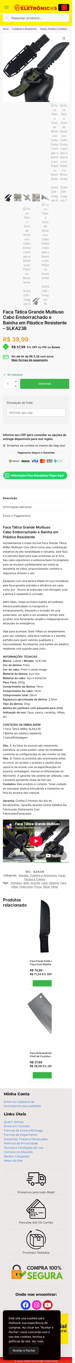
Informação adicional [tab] (17, 507)
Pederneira (25, 886)
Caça (44, 882)
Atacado (23, 875)
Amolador (16, 882)
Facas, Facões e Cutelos (53, 28)
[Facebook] (25, 1305)
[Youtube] (47, 1305)
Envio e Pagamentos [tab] (17, 516)
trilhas (54, 886)
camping (54, 882)
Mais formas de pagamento (30, 360)
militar (14, 886)
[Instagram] (37, 1305)
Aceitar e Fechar (24, 1350)
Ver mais (37, 1341)
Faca (63, 882)
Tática (46, 886)
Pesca (37, 886)
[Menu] (8, 7)
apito (26, 882)
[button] (64, 38)
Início (6, 28)
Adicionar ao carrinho (44, 384)
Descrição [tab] (10, 498)
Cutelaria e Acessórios (24, 28)
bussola (35, 882)
